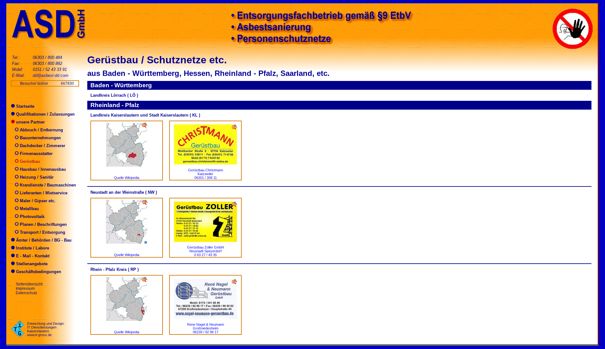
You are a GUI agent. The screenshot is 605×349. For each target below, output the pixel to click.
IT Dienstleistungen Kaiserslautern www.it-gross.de (41, 331)
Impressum (25, 288)
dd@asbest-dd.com (50, 75)
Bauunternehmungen (40, 137)
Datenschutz (26, 293)
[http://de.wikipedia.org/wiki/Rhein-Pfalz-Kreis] (126, 319)
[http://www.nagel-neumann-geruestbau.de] (205, 317)
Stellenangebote (31, 263)
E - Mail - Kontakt (32, 256)
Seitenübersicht (29, 284)
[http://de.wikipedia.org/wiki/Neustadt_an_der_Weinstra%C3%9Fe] (126, 242)
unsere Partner (30, 122)
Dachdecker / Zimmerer (42, 145)
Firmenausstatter (36, 153)
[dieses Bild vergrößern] (144, 125)
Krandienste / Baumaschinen (47, 185)
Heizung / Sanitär (36, 177)
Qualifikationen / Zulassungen (45, 114)
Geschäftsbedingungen (38, 271)
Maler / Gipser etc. (37, 200)
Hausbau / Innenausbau (42, 169)
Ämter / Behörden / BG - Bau (43, 240)
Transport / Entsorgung (42, 232)
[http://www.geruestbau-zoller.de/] (205, 240)
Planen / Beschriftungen (43, 224)
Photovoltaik (31, 216)
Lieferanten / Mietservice (43, 193)
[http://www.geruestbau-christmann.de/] (205, 162)
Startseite (24, 106)
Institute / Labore (32, 248)
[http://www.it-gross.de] (17, 336)
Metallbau (29, 208)
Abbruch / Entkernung (41, 130)
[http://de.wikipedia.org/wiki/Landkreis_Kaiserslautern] (126, 165)
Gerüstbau (29, 161)
